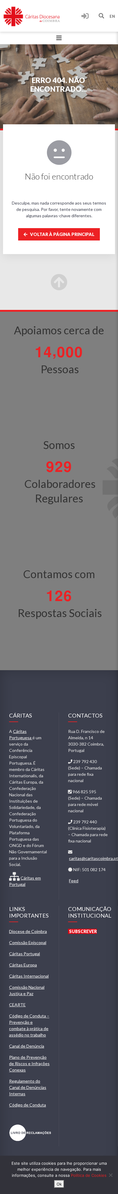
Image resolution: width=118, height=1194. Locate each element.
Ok (59, 1184)
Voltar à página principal (61, 234)
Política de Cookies (89, 1175)
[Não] (110, 1175)
